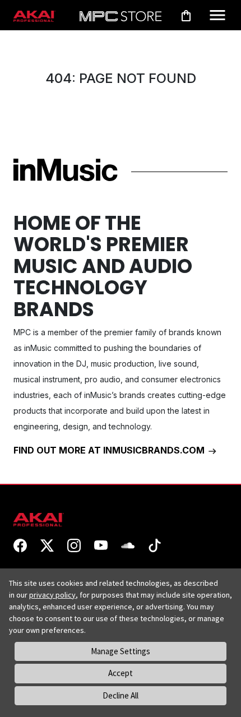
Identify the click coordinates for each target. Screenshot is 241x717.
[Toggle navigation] (217, 15)
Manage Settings (120, 651)
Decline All (120, 695)
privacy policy (52, 595)
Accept (120, 673)
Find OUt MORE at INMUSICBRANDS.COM (110, 450)
